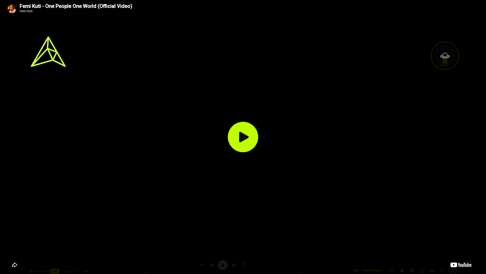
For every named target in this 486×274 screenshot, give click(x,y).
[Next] (234, 265)
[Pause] (223, 265)
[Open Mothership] (445, 56)
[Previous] (211, 265)
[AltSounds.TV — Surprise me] (48, 51)
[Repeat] (243, 265)
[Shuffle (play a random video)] (202, 265)
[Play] (243, 137)
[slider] (374, 271)
